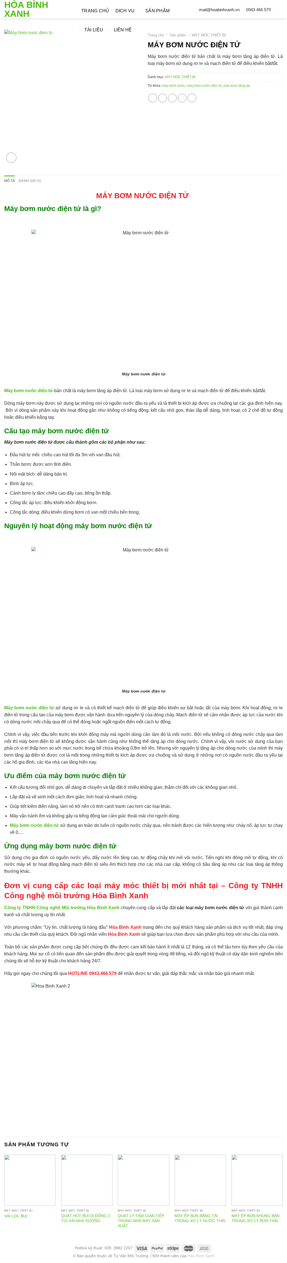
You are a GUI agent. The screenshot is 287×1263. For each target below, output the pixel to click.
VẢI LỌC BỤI (15, 1216)
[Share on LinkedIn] (192, 97)
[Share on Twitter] (162, 97)
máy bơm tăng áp (236, 86)
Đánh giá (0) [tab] (30, 181)
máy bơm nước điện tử (204, 86)
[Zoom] (11, 157)
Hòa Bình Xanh (26, 9)
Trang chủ (95, 10)
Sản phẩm (157, 10)
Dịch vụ (125, 10)
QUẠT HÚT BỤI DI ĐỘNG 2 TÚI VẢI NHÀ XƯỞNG (85, 1218)
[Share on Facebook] (152, 97)
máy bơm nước (173, 86)
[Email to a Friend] (172, 97)
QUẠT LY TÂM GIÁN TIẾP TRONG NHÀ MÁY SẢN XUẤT (141, 1220)
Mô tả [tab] (9, 181)
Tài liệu (93, 29)
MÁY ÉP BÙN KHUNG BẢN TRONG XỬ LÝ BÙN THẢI (255, 1218)
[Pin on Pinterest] (182, 97)
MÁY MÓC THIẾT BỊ (209, 35)
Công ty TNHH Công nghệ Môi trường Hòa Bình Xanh (61, 907)
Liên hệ (123, 29)
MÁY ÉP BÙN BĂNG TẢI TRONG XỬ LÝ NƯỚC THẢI (200, 1218)
